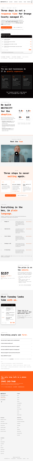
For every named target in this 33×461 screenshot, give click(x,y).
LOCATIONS (20, 1)
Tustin (1, 445)
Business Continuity (3, 431)
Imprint (28, 458)
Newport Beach (3, 441)
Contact (18, 397)
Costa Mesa (2, 443)
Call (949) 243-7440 (7, 27)
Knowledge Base (19, 403)
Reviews (18, 401)
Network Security (3, 429)
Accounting (18, 425)
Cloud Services (3, 425)
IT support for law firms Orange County (6, 363)
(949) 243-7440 (8, 381)
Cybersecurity (2, 421)
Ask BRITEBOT (15, 386)
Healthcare (18, 429)
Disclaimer (24, 458)
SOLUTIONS (10, 1)
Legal (18, 427)
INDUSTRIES (15, 1)
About (18, 395)
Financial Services (19, 433)
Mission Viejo (2, 451)
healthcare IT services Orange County (18, 363)
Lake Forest (2, 453)
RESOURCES (28, 1)
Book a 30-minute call (18, 27)
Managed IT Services (3, 419)
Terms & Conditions (19, 458)
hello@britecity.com (21, 386)
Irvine (1, 439)
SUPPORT (7, 1)
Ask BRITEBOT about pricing (6, 34)
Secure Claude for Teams (4, 423)
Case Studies (19, 405)
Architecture (18, 423)
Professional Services (20, 419)
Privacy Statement (13, 458)
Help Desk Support (3, 427)
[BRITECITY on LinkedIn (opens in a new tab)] (1, 402)
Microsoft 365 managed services (5, 368)
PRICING (25, 1)
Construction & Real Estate (20, 421)
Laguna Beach (2, 449)
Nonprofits (18, 435)
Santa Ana (2, 447)
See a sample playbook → (16, 191)
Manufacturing (19, 431)
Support (18, 399)
